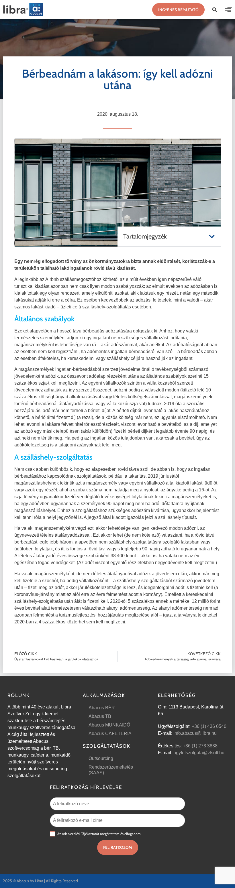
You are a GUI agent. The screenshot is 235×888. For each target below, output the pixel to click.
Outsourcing (101, 758)
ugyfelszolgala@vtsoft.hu (198, 752)
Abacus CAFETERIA (110, 733)
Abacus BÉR (102, 707)
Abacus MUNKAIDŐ (109, 724)
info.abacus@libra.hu (195, 733)
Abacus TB (100, 716)
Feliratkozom (117, 847)
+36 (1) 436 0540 (209, 726)
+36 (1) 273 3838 (200, 745)
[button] (214, 9)
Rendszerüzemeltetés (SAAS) (111, 770)
